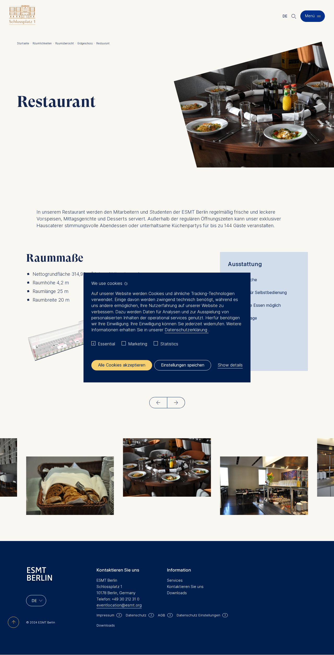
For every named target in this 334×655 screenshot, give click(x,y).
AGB (161, 615)
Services (175, 580)
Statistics (169, 343)
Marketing (137, 343)
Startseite (24, 43)
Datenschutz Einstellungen (198, 615)
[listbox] (36, 600)
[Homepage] (22, 16)
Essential (106, 343)
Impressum (105, 615)
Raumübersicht (65, 43)
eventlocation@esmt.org (119, 605)
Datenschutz (136, 615)
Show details (230, 365)
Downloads (177, 592)
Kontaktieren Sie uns (185, 586)
